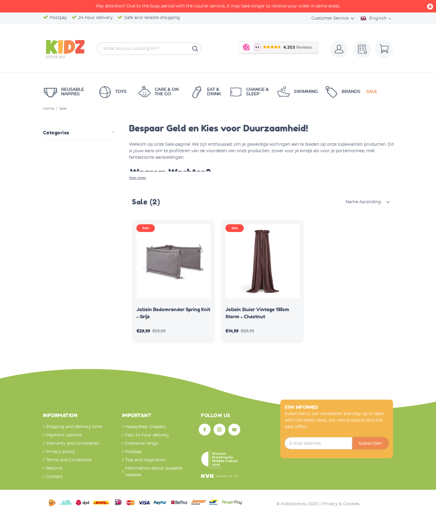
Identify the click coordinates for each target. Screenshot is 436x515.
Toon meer (137, 178)
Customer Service (330, 18)
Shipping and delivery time (74, 427)
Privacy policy (60, 452)
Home (48, 108)
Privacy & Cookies (340, 504)
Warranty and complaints (72, 443)
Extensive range (141, 443)
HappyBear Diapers (145, 427)
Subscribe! (370, 443)
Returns (54, 468)
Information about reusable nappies (153, 471)
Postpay (133, 452)
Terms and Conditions (68, 460)
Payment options (64, 435)
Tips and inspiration (145, 460)
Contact (54, 477)
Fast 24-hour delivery (147, 435)
